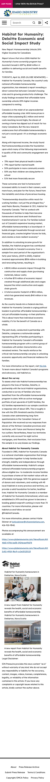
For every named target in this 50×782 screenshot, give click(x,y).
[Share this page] (46, 22)
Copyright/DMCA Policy (17, 778)
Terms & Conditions (36, 772)
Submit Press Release (15, 772)
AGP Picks (6, 4)
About (13, 767)
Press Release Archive (29, 767)
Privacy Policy (37, 778)
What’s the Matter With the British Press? (23, 4)
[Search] (34, 22)
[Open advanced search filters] (40, 22)
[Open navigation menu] (4, 22)
